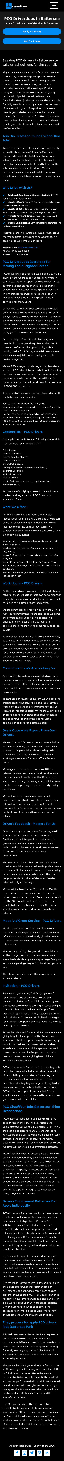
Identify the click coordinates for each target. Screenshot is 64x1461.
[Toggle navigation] (54, 5)
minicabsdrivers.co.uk (28, 248)
